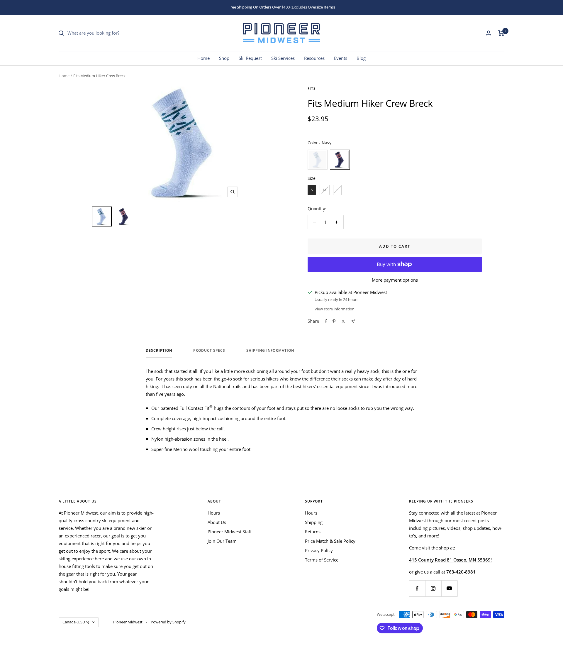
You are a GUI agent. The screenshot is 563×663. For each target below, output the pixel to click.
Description (159, 351)
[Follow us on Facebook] (417, 588)
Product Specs (209, 351)
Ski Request (250, 58)
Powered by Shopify (168, 622)
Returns (312, 532)
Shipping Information (270, 351)
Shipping (314, 522)
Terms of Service (321, 560)
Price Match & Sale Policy (330, 541)
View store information (335, 309)
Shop (224, 58)
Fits (312, 88)
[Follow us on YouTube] (449, 588)
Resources (314, 58)
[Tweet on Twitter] (343, 321)
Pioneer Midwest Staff (230, 532)
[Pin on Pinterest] (334, 321)
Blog (361, 58)
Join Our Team (222, 541)
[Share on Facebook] (326, 321)
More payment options (395, 280)
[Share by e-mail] (353, 321)
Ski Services (283, 58)
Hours (214, 513)
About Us (217, 522)
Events (340, 58)
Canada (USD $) (75, 622)
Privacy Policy (319, 550)
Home (203, 58)
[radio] (318, 160)
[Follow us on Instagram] (433, 588)
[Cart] (501, 33)
